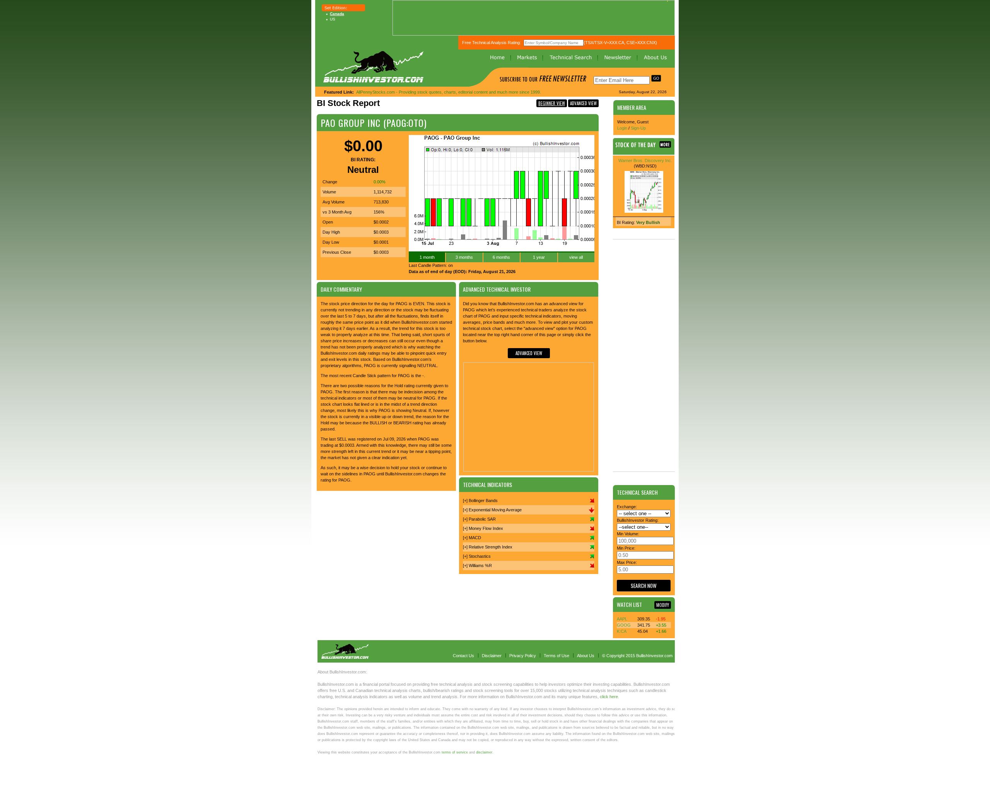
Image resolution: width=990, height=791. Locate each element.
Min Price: (626, 548)
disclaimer (484, 752)
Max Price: (627, 562)
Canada (337, 14)
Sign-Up (638, 128)
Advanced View (583, 103)
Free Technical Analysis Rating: (491, 42)
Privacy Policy (522, 655)
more (665, 144)
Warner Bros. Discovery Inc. (645, 160)
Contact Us (463, 655)
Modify (662, 605)
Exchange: (627, 506)
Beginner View (551, 103)
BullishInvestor (373, 66)
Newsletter (617, 57)
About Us (655, 57)
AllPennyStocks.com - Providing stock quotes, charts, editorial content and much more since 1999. (448, 92)
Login (622, 128)
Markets (527, 57)
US (332, 19)
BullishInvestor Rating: (638, 520)
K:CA (621, 631)
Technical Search (571, 57)
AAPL (622, 619)
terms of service (455, 752)
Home (497, 57)
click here (609, 696)
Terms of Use (556, 655)
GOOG (624, 625)
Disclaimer (492, 655)
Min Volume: (628, 533)
